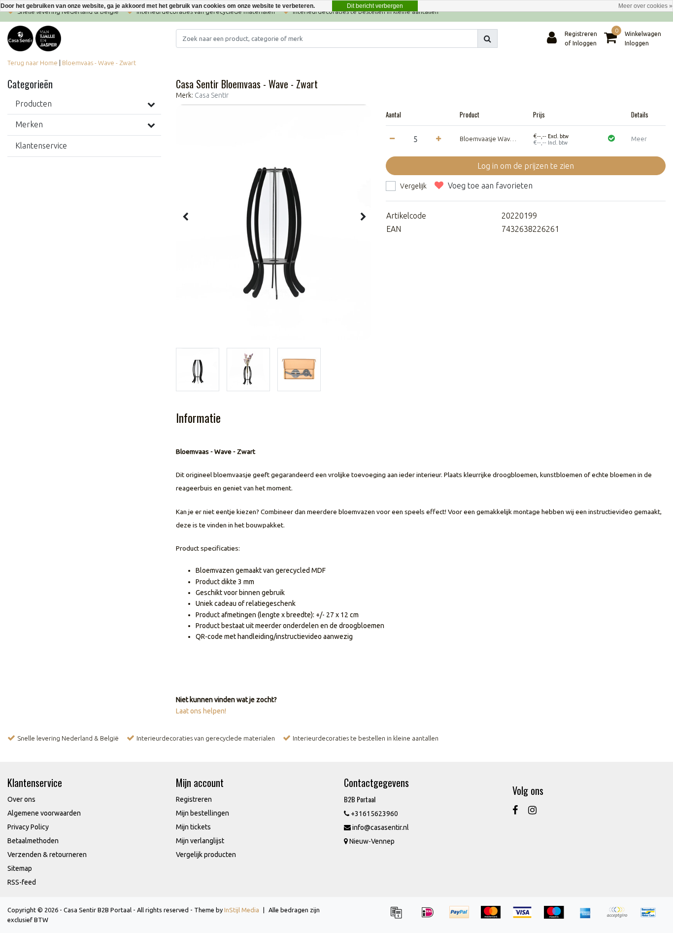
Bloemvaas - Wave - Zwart (99, 62)
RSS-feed (21, 882)
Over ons (21, 799)
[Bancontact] (651, 916)
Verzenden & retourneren (47, 854)
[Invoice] (399, 916)
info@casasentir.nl (380, 827)
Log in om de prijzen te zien (525, 165)
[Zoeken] (487, 38)
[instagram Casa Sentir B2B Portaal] (532, 810)
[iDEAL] (431, 916)
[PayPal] (462, 916)
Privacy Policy (28, 827)
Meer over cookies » (645, 5)
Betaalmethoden (33, 841)
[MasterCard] (494, 916)
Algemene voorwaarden (44, 813)
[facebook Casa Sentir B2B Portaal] (515, 810)
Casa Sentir (212, 95)
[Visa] (525, 916)
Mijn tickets (193, 827)
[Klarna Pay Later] (620, 916)
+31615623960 (373, 814)
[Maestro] (557, 916)
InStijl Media (241, 909)
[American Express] (589, 916)
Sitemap (19, 868)
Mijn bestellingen (202, 813)
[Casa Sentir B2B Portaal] (34, 38)
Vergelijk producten (206, 854)
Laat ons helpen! (201, 711)
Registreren (194, 799)
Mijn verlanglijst (200, 841)
